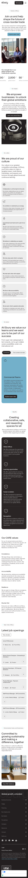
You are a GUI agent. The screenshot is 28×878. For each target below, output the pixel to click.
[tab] (6, 352)
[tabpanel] (14, 380)
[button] (25, 2)
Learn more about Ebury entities (9, 858)
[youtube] (13, 840)
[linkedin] (2, 840)
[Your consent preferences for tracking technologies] (2, 875)
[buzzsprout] (16, 840)
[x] (9, 840)
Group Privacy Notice (7, 850)
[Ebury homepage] (5, 2)
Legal (3, 847)
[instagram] (6, 840)
